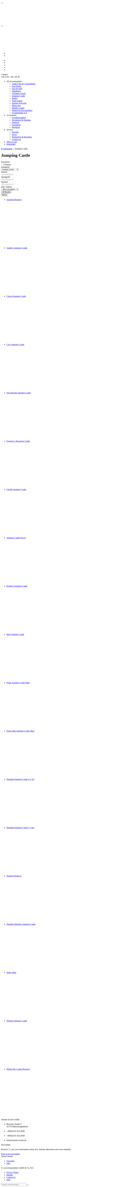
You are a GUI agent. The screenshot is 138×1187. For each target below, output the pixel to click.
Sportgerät (5, 177)
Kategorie (5, 167)
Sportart (4, 182)
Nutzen (4, 172)
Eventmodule (6, 149)
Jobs (8, 1163)
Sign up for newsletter (10, 1154)
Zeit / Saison (6, 187)
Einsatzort (5, 162)
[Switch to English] (7, 55)
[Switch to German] (7, 53)
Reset (4, 195)
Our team (10, 1161)
